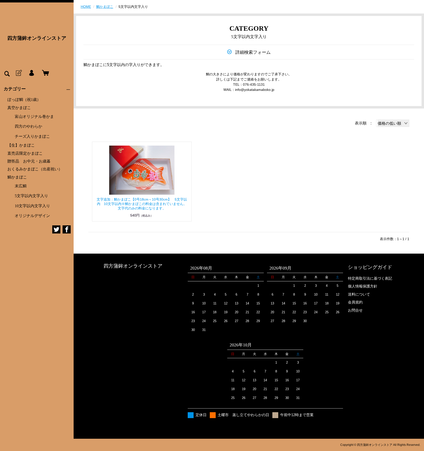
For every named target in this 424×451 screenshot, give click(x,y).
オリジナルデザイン (32, 216)
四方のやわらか (28, 126)
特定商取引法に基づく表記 (370, 278)
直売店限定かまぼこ (25, 153)
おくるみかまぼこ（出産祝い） (34, 169)
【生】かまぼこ (21, 145)
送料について (359, 294)
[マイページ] (31, 73)
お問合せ (355, 310)
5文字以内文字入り (31, 196)
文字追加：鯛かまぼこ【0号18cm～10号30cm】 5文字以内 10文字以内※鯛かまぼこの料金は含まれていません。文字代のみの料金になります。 (142, 203)
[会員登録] (18, 73)
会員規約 (355, 302)
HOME (86, 7)
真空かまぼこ (19, 108)
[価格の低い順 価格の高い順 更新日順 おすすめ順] (392, 123)
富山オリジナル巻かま (34, 116)
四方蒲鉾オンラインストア (36, 38)
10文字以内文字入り (32, 206)
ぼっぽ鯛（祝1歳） (24, 99)
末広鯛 (20, 186)
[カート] (44, 73)
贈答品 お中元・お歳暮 (29, 161)
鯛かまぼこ (17, 177)
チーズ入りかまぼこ (32, 136)
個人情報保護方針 (362, 286)
